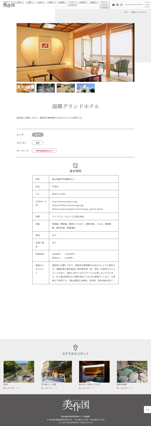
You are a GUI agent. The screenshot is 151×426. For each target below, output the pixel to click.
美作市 (38, 134)
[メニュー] (147, 4)
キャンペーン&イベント (104, 4)
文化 (94, 2)
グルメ (73, 3)
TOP (147, 409)
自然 (83, 2)
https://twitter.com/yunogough (68, 205)
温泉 (62, 2)
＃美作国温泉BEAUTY (44, 150)
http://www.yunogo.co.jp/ (65, 201)
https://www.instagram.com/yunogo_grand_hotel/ (77, 208)
